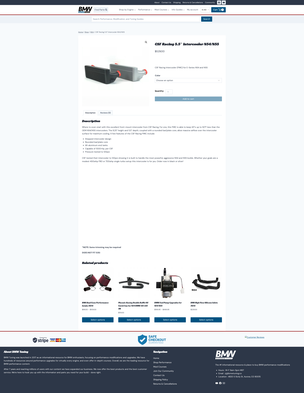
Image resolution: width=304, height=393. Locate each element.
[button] (146, 42)
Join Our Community (163, 371)
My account (192, 9)
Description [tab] (90, 113)
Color (157, 75)
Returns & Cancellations (193, 2)
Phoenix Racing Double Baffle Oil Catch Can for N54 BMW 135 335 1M (133, 305)
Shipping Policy (160, 379)
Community (210, 2)
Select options (98, 319)
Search (206, 19)
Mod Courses (159, 366)
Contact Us (166, 2)
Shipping (176, 2)
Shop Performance (162, 362)
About (156, 2)
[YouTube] (224, 2)
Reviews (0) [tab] (105, 113)
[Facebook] (219, 2)
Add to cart (188, 98)
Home (156, 358)
